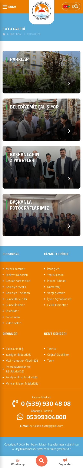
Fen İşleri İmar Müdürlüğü (21, 377)
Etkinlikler (12, 311)
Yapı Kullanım (55, 274)
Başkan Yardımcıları (18, 280)
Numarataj (53, 287)
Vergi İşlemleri (56, 292)
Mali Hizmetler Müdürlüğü (22, 360)
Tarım (50, 360)
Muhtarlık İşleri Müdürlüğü (22, 383)
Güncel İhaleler (15, 305)
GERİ (75, 6)
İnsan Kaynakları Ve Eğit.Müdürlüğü (18, 369)
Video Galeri (13, 323)
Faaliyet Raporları (17, 274)
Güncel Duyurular (16, 299)
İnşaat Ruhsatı (56, 280)
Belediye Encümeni (18, 292)
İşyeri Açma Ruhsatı (59, 299)
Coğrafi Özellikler (58, 354)
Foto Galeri (13, 317)
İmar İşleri (53, 268)
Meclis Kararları (15, 268)
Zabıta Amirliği (15, 348)
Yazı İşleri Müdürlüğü (18, 354)
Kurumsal (16, 34)
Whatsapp (17, 464)
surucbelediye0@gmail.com (41, 426)
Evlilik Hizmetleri (57, 305)
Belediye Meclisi (16, 287)
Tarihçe (51, 348)
